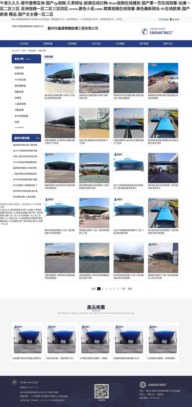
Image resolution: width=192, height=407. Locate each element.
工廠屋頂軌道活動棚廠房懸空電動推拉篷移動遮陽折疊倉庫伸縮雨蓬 (26, 174)
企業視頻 (71, 43)
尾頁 (130, 289)
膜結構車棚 (20, 86)
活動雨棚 (42, 51)
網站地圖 (64, 396)
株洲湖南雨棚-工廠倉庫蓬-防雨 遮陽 (26, 197)
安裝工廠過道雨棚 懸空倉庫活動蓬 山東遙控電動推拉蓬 (26, 156)
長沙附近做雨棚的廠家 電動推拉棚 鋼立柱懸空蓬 (26, 179)
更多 (38, 138)
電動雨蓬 (19, 92)
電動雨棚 (19, 67)
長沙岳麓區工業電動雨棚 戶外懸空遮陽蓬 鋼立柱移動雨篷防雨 (26, 185)
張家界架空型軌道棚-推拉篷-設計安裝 (26, 191)
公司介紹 (96, 43)
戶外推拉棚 (20, 80)
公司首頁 (23, 43)
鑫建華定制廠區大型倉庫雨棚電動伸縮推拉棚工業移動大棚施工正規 (26, 168)
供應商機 (47, 43)
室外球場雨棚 (21, 116)
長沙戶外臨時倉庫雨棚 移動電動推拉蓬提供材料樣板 (26, 151)
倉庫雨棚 (19, 74)
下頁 (123, 289)
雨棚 (17, 122)
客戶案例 (144, 43)
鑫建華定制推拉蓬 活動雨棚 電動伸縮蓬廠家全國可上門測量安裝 (26, 145)
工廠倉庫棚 (20, 104)
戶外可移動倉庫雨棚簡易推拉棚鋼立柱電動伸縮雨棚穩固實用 (26, 162)
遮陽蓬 (18, 98)
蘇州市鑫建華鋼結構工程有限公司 (34, 392)
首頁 (23, 51)
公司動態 (120, 43)
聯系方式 (168, 43)
